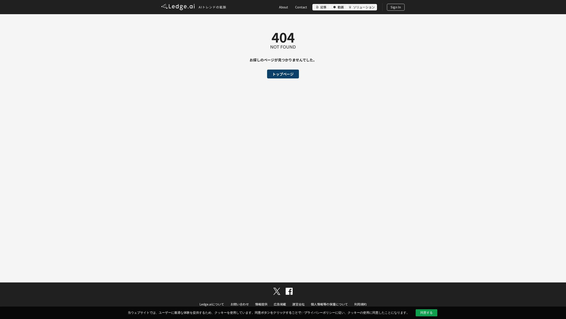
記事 (323, 7)
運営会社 (298, 304)
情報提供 (261, 304)
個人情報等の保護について (329, 304)
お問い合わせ (239, 304)
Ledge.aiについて (211, 304)
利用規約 (360, 304)
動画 (341, 7)
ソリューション (364, 7)
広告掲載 (280, 304)
